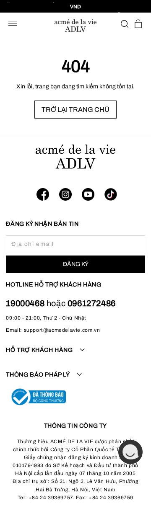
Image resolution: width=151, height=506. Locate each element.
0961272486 (92, 303)
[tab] (75, 355)
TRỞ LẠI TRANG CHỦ (75, 109)
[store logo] (75, 25)
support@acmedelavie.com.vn (62, 330)
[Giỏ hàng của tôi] (138, 23)
